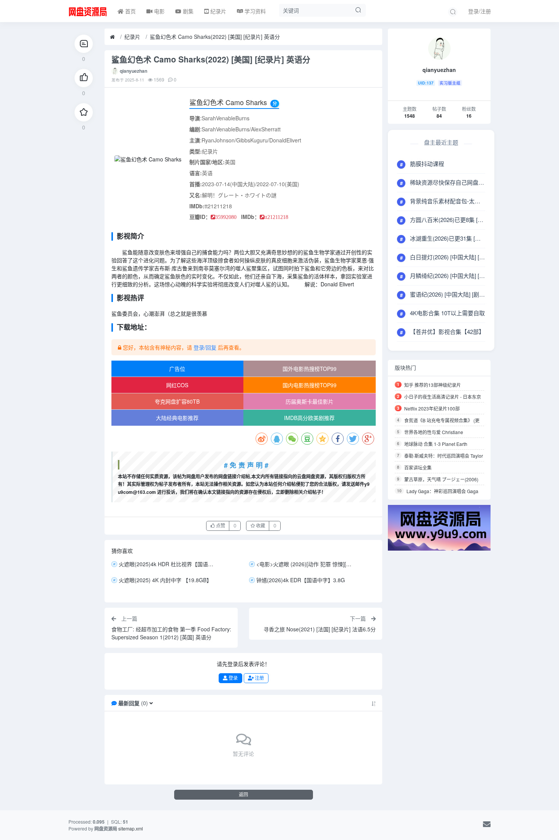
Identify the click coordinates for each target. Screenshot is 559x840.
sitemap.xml (130, 828)
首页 (130, 11)
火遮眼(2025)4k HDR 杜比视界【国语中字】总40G (168, 564)
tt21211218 (276, 217)
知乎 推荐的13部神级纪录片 (432, 385)
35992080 (226, 217)
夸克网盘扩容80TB (177, 401)
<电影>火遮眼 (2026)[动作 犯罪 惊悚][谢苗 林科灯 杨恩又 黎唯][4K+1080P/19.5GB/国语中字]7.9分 (305, 564)
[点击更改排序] (374, 703)
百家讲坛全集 (418, 467)
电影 (158, 11)
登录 (232, 678)
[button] (151, 703)
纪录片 (217, 11)
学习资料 (254, 11)
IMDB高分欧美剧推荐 (309, 418)
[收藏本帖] (84, 112)
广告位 (177, 368)
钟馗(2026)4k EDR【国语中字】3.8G (300, 580)
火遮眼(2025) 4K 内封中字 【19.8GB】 (165, 580)
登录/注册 (479, 11)
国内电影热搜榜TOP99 (310, 385)
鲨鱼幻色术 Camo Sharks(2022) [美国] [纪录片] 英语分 (215, 36)
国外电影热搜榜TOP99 (310, 368)
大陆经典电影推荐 (177, 418)
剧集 (187, 11)
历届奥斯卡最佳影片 (309, 401)
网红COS (177, 385)
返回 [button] (243, 794)
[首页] (112, 37)
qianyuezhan (133, 70)
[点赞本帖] (84, 78)
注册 (259, 678)
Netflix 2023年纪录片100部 (432, 408)
